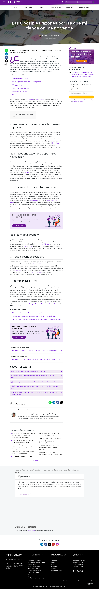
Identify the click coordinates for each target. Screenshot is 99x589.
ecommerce (40, 99)
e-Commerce (49, 16)
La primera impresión (20, 78)
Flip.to (27, 172)
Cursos (52, 564)
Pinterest (36, 264)
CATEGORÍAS (28, 7)
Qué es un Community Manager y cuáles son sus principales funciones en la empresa (23, 435)
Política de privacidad (87, 580)
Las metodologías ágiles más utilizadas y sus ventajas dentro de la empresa (23, 447)
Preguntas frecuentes (34, 566)
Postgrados (54, 560)
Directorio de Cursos (56, 570)
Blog (33, 50)
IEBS (13, 50)
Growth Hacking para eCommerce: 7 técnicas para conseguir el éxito (37, 319)
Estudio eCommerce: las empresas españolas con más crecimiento (36, 313)
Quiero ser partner (78, 566)
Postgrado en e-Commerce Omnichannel (44, 304)
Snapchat (43, 264)
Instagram (17, 270)
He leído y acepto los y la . (82, 100)
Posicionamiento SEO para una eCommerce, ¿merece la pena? (35, 316)
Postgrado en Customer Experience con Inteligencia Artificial (33, 359)
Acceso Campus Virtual (34, 570)
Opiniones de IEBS (33, 568)
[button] (36, 371)
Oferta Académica (71, 2)
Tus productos (18, 85)
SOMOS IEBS (69, 7)
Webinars (53, 568)
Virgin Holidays (36, 272)
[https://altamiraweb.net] (27, 410)
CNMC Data (29, 99)
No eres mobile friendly (21, 88)
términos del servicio (87, 100)
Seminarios (54, 566)
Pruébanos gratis (86, 2)
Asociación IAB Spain (43, 244)
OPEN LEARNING (56, 7)
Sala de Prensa (32, 564)
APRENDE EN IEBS (84, 7)
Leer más (50, 418)
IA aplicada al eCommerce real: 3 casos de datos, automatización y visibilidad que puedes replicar (83, 74)
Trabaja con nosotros (33, 572)
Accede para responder (24, 494)
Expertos (53, 562)
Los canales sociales (20, 92)
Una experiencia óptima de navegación (27, 82)
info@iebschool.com (14, 559)
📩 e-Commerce (23, 50)
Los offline (16, 95)
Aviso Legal (66, 580)
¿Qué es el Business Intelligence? (50, 438)
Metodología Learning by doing (36, 562)
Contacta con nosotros (79, 560)
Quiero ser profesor (33, 574)
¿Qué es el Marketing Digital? (22, 456)
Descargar (81, 61)
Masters (53, 558)
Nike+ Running (35, 200)
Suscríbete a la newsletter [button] (35, 579)
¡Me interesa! (19, 226)
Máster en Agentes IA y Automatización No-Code (53, 350)
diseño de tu (28, 246)
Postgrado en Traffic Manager (22, 350)
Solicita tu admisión (78, 562)
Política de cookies (75, 580)
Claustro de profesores (34, 560)
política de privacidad (77, 101)
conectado (31, 530)
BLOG (15, 7)
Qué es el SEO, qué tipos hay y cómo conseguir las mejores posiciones (49, 447)
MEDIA (42, 7)
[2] (6, 64)
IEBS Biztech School (34, 558)
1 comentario (21, 404)
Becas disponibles (78, 564)
